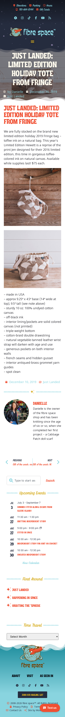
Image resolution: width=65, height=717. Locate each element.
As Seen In (46, 675)
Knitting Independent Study (31, 521)
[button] (32, 41)
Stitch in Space (24, 532)
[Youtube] (43, 18)
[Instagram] (22, 18)
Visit (30, 675)
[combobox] (23, 480)
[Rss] (50, 18)
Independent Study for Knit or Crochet (37, 543)
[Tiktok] (29, 18)
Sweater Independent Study (31, 554)
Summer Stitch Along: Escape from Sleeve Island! (34, 509)
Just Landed (15, 96)
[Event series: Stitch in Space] (40, 528)
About (16, 675)
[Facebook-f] (36, 18)
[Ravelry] (15, 18)
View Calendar (31, 563)
